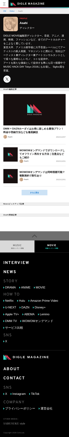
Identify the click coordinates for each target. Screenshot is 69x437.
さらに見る (34, 192)
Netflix (9, 300)
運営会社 (47, 408)
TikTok (35, 394)
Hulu (22, 300)
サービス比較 (14, 327)
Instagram (19, 394)
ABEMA (29, 314)
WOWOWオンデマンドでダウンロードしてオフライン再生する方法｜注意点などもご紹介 (42, 154)
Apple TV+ (12, 314)
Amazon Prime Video (44, 300)
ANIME (25, 287)
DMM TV (11, 321)
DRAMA (10, 287)
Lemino (44, 314)
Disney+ (40, 307)
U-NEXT (10, 307)
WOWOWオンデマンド (37, 321)
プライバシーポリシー (20, 408)
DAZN (25, 307)
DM (4, 11)
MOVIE (40, 287)
